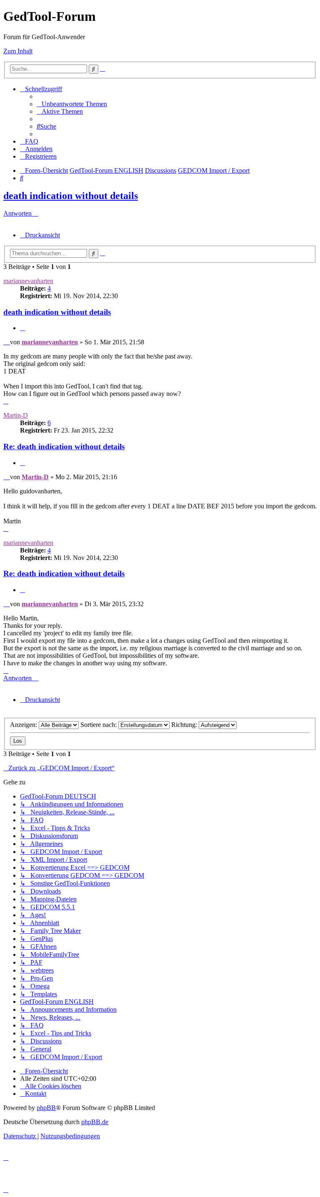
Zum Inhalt (17, 51)
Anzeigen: (24, 724)
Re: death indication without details (64, 446)
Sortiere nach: (99, 724)
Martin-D (15, 415)
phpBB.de (94, 1121)
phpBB (46, 1107)
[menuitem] (72, 103)
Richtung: (185, 724)
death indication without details (70, 195)
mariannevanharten (28, 280)
